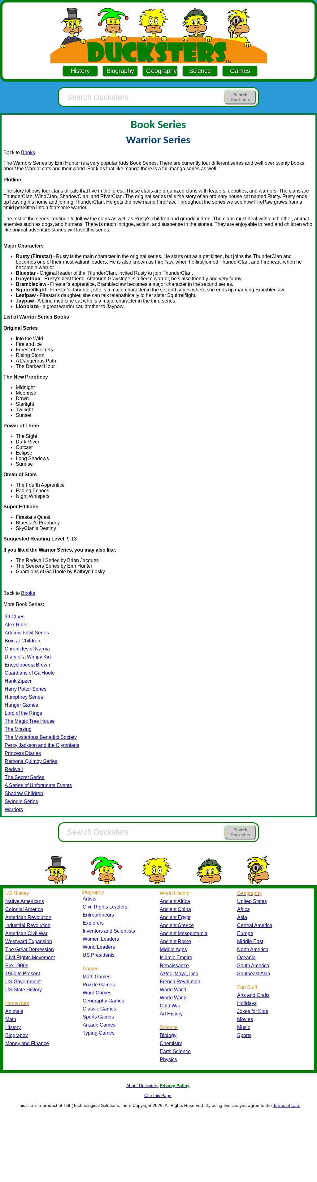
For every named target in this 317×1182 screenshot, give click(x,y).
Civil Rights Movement (30, 957)
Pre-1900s (16, 965)
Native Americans (24, 901)
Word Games (97, 992)
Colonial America (24, 909)
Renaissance (174, 965)
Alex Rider (16, 624)
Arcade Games (99, 1024)
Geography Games (103, 1000)
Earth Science (175, 1051)
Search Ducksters (240, 97)
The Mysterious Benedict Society (41, 737)
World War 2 (173, 997)
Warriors (14, 809)
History (80, 70)
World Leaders (99, 947)
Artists (89, 898)
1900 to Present (22, 973)
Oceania (246, 957)
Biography (120, 70)
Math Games (97, 976)
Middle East (250, 941)
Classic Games (99, 1008)
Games (240, 70)
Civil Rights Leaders (105, 906)
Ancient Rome (175, 941)
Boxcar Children (22, 640)
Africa (243, 909)
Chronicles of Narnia (27, 648)
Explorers (93, 923)
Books (28, 152)
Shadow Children (24, 793)
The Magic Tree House (30, 721)
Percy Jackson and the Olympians (42, 745)
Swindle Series (21, 801)
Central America (254, 925)
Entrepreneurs (98, 914)
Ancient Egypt (175, 917)
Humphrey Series (24, 697)
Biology (168, 1035)
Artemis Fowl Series (27, 632)
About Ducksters (142, 1085)
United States (252, 901)
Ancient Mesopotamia (183, 933)
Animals (14, 1011)
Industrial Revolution (27, 925)
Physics (168, 1059)
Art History (171, 1013)
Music (243, 1027)
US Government (23, 981)
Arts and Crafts (253, 995)
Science (200, 70)
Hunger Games (21, 705)
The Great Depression (29, 949)
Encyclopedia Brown (27, 664)
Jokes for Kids (252, 1011)
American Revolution (28, 917)
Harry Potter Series (25, 689)
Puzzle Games (99, 984)
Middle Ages (173, 949)
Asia (242, 917)
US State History (23, 989)
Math (10, 1019)
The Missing (18, 729)
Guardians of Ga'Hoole (30, 673)
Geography (161, 70)
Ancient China (175, 909)
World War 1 (173, 989)
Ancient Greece (177, 925)
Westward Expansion (28, 941)
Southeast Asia (253, 973)
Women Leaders (101, 939)
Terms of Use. (286, 1105)
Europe (245, 933)
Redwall (14, 769)
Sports (244, 1035)
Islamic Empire (176, 957)
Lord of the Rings (23, 713)
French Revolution (180, 981)
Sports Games (98, 1016)
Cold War (170, 1005)
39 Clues (14, 616)
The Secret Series (24, 777)
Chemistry (171, 1043)
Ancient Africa (175, 901)
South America (253, 965)
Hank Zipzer (18, 681)
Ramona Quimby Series (31, 761)
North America (252, 949)
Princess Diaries (23, 753)
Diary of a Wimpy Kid (28, 656)
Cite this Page (158, 1095)
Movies (245, 1019)
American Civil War (26, 933)
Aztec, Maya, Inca (179, 973)
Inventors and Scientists (109, 931)
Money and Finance (27, 1043)
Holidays (247, 1003)
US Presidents (99, 955)
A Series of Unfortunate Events (38, 785)
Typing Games (99, 1033)
